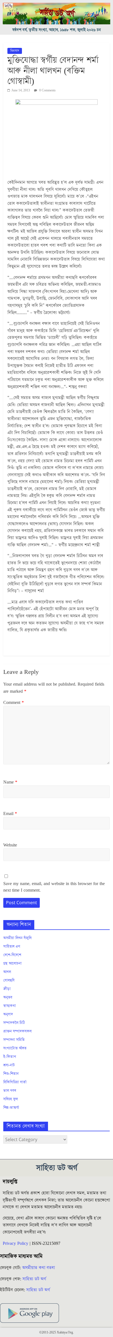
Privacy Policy (15, 1243)
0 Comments (47, 90)
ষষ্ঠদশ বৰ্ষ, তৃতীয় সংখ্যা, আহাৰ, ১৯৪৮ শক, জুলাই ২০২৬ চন (56, 30)
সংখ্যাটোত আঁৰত (15, 1048)
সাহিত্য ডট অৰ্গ (34, 1279)
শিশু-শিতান (11, 1074)
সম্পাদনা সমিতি (14, 1040)
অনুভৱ (7, 997)
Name (10, 782)
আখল (7, 972)
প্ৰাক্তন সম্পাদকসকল (17, 1031)
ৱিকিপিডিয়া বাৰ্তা (15, 1082)
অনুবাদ (8, 1014)
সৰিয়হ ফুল (10, 1099)
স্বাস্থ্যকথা (9, 1006)
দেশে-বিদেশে (12, 955)
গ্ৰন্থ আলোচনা (12, 963)
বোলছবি (9, 980)
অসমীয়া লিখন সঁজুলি (17, 938)
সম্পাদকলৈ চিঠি (14, 1023)
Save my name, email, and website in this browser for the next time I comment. (54, 887)
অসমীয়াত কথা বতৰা (39, 1268)
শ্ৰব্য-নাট (9, 1065)
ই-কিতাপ (9, 1057)
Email (10, 814)
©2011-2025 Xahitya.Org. (56, 1332)
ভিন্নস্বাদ (14, 50)
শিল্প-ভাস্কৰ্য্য (11, 1107)
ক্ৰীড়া (7, 989)
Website (10, 845)
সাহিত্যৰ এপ (11, 946)
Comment (13, 703)
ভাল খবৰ (9, 1091)
